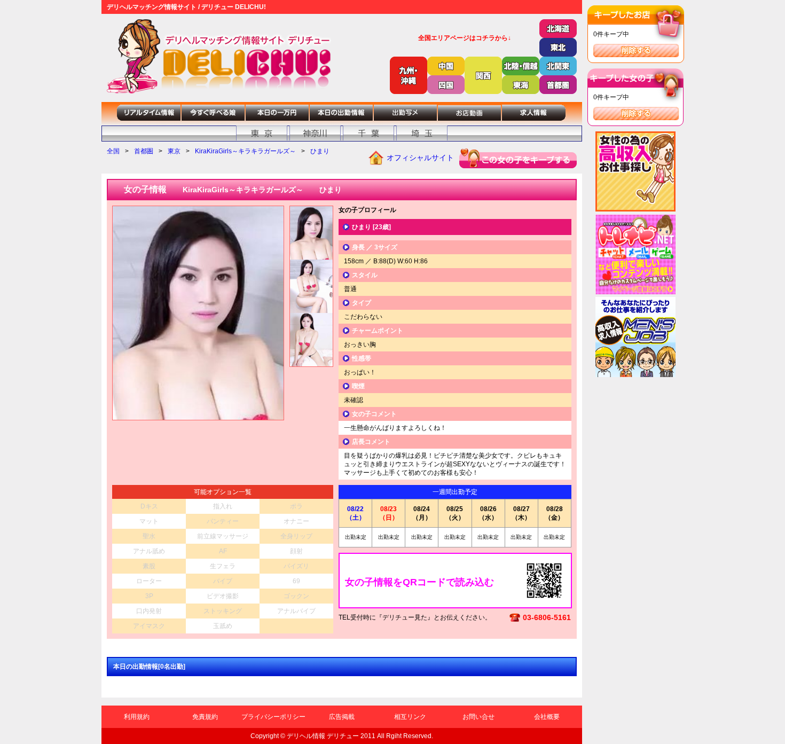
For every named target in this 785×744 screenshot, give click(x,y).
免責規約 (205, 716)
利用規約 (137, 716)
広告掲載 (342, 716)
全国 (113, 151)
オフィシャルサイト (420, 157)
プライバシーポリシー (273, 716)
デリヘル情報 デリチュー (323, 736)
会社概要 (547, 716)
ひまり (319, 151)
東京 (174, 151)
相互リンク (410, 716)
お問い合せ (478, 716)
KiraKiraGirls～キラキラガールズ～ (245, 151)
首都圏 (143, 151)
